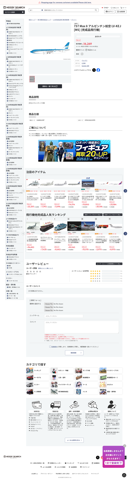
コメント (33, 322)
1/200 (83, 63)
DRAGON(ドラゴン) (13, 92)
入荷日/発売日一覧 (13, 293)
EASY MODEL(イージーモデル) (15, 66)
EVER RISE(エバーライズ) (15, 210)
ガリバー (10, 47)
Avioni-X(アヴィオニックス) (15, 83)
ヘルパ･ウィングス (13, 115)
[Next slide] (125, 191)
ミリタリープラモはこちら (15, 274)
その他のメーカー (13, 71)
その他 (10, 268)
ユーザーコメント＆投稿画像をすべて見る (108, 264)
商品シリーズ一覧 (13, 298)
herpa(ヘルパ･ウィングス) (15, 38)
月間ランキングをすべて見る (112, 215)
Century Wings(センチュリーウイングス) (15, 86)
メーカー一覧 (11, 296)
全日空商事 (11, 141)
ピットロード (11, 98)
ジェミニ (10, 195)
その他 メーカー (12, 53)
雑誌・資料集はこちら (14, 287)
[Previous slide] (23, 191)
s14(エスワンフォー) (13, 94)
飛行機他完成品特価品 (14, 23)
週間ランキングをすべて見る (93, 215)
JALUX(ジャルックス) (14, 178)
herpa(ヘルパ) (12, 239)
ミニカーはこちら (13, 281)
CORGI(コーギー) (12, 45)
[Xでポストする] (94, 70)
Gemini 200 (85, 66)
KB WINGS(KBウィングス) (15, 36)
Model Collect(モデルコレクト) (15, 222)
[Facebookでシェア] (98, 70)
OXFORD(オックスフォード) (15, 42)
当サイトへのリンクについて (80, 473)
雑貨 (9, 265)
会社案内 (33, 473)
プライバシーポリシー (47, 473)
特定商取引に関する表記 (62, 473)
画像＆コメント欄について (45, 268)
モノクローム (11, 237)
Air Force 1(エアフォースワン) (15, 50)
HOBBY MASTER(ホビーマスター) (15, 32)
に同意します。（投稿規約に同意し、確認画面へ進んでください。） (75, 347)
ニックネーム (34, 315)
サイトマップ (95, 473)
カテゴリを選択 (10, 12)
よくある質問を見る (73, 440)
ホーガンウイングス (13, 117)
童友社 (10, 40)
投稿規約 (54, 347)
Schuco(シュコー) (13, 212)
